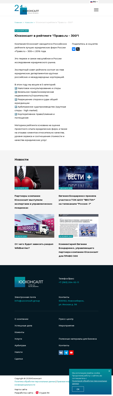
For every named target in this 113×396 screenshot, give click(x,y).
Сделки (19, 359)
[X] (78, 49)
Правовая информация (67, 381)
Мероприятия (66, 325)
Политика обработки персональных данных (35, 381)
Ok (78, 389)
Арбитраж (20, 345)
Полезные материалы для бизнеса (78, 339)
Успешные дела (23, 325)
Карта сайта (21, 389)
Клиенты (19, 332)
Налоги (19, 352)
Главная (18, 22)
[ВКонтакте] (73, 49)
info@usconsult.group (27, 300)
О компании (21, 319)
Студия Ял (44, 393)
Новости (29, 22)
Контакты (64, 345)
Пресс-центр (66, 319)
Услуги (18, 339)
